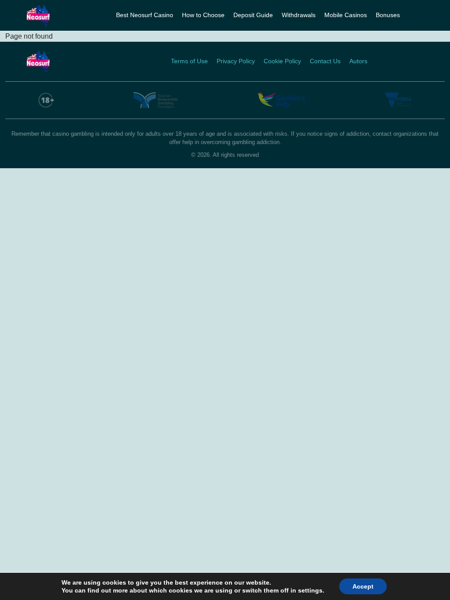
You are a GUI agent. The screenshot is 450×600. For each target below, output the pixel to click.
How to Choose (203, 14)
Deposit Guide (253, 14)
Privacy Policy (236, 61)
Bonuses (388, 14)
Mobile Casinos (345, 14)
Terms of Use (189, 61)
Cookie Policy (282, 61)
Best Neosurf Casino (144, 14)
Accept (363, 586)
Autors (358, 61)
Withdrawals (299, 14)
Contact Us (325, 61)
